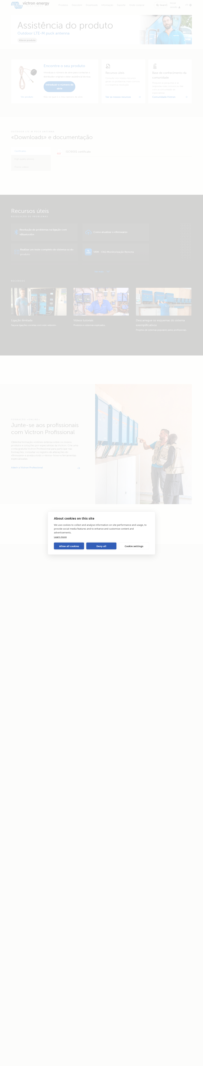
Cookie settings (134, 546)
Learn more (60, 536)
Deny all (101, 546)
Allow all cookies (69, 546)
